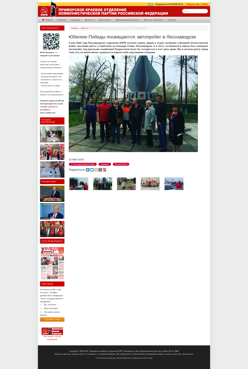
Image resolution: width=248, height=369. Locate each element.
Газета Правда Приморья (52, 241)
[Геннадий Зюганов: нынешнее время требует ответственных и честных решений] (52, 211)
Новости (84, 28)
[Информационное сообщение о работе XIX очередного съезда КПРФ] (52, 134)
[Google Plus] (104, 170)
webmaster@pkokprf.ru (124, 358)
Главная (48, 20)
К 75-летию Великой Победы (83, 164)
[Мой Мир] (100, 170)
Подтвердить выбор (52, 319)
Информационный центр (127, 20)
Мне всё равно (51, 308)
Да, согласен (50, 304)
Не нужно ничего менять (50, 313)
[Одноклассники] (96, 170)
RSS (150, 4)
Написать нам (193, 4)
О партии (61, 20)
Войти (205, 4)
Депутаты (89, 20)
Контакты (172, 20)
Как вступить (105, 20)
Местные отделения (153, 20)
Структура (75, 20)
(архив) (50, 284)
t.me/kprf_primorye (48, 107)
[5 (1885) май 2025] (52, 262)
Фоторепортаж (121, 164)
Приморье (105, 164)
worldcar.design (147, 358)
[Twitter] (92, 170)
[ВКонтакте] (87, 170)
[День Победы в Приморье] (52, 152)
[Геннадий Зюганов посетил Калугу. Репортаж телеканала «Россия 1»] (52, 229)
